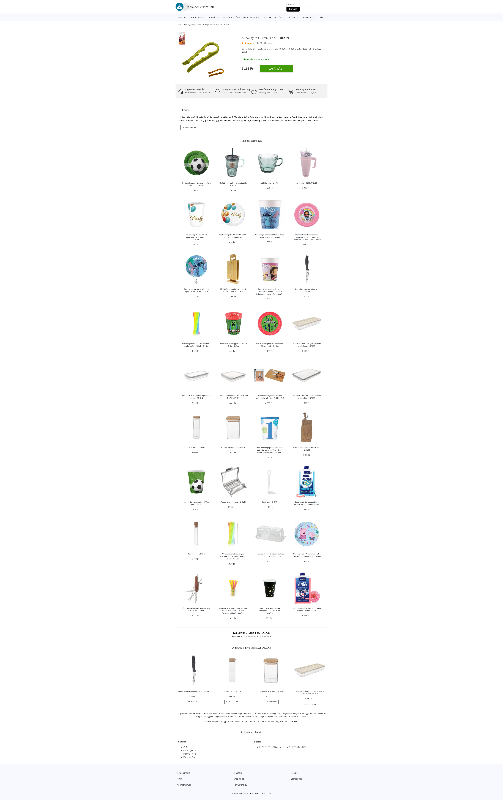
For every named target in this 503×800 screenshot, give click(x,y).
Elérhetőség (296, 779)
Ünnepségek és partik (247, 17)
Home (180, 25)
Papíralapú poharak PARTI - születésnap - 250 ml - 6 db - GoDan (196, 237)
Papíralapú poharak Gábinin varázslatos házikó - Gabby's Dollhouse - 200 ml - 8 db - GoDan (270, 291)
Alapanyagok (197, 17)
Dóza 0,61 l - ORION (196, 448)
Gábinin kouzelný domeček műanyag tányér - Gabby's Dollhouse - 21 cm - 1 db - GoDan (307, 237)
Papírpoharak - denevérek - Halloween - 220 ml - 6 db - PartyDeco (269, 610)
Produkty (187, 25)
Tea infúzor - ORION (196, 554)
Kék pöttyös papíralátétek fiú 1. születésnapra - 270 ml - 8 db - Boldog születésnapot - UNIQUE (270, 450)
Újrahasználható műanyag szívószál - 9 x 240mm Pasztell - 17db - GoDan (233, 556)
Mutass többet (189, 127)
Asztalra (307, 17)
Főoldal (182, 17)
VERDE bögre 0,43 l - (270, 183)
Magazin (238, 773)
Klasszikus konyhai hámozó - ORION (193, 691)
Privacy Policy (240, 785)
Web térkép (239, 779)
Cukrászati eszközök (219, 17)
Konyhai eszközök (272, 17)
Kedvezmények (184, 785)
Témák (320, 17)
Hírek (179, 779)
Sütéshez (292, 17)
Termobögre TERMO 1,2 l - (306, 183)
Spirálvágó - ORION (270, 502)
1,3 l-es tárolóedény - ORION (233, 448)
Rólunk (294, 773)
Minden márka (183, 773)
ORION (291, 49)
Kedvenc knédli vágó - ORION (233, 502)
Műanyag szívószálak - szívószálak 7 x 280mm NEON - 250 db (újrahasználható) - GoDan (233, 610)
